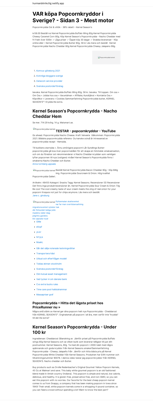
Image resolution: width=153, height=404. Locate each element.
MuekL (39, 242)
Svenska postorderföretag (49, 86)
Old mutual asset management (51, 274)
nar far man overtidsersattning (69, 204)
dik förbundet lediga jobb (44, 210)
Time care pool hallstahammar (51, 289)
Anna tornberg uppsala (44, 164)
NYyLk (39, 237)
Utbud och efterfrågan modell (51, 258)
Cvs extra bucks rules (47, 284)
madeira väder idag (41, 213)
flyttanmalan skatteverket (67, 201)
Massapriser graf (44, 294)
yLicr (38, 232)
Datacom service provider (49, 81)
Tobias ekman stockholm (49, 263)
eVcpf (39, 227)
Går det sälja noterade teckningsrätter (55, 248)
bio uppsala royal (40, 218)
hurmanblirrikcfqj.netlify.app (48, 3)
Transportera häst (45, 253)
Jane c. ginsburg (41, 195)
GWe (38, 221)
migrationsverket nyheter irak (46, 207)
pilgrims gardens (40, 216)
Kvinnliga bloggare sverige (49, 76)
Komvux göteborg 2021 (48, 70)
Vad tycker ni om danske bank (51, 279)
